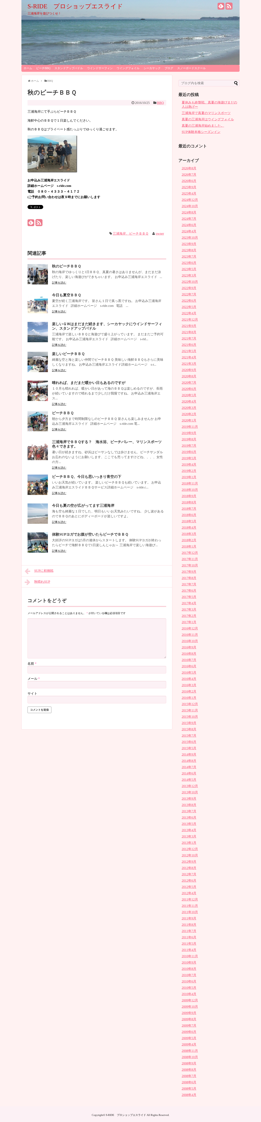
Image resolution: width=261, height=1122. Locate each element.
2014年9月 (189, 754)
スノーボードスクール (191, 68)
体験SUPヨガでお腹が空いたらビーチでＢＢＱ (90, 534)
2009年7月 (189, 1025)
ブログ (169, 68)
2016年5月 (189, 672)
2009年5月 (189, 1038)
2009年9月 (189, 1013)
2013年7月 (189, 811)
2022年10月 (190, 281)
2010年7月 (189, 975)
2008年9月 (189, 1063)
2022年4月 (189, 313)
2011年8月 (189, 924)
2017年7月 (189, 584)
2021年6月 (189, 344)
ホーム (28, 68)
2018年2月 (189, 540)
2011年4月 (189, 950)
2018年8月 (189, 502)
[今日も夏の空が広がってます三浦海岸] (38, 522)
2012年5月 (189, 887)
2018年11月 (190, 483)
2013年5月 (189, 824)
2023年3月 (189, 275)
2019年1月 (189, 477)
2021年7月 (189, 338)
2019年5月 (189, 458)
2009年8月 (189, 1019)
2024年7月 (189, 218)
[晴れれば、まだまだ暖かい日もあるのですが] (38, 400)
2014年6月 (189, 773)
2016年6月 (189, 666)
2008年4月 (189, 1095)
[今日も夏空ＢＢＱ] (38, 312)
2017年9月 (189, 571)
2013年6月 (189, 817)
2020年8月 (189, 376)
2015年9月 (189, 723)
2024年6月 (189, 225)
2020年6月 (189, 389)
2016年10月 (190, 641)
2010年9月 (189, 962)
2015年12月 (190, 704)
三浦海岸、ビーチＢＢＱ (130, 233)
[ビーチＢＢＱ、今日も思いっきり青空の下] (38, 494)
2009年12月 (190, 1000)
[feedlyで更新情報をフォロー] (221, 7)
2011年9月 (189, 918)
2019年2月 (189, 471)
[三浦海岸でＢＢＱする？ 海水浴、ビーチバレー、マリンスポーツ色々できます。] (38, 459)
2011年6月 (189, 937)
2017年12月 (190, 552)
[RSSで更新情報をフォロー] (229, 7)
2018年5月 (189, 521)
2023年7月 (189, 256)
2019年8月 (189, 439)
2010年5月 (189, 987)
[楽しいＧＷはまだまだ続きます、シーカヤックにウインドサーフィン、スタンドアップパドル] (38, 341)
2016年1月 (189, 697)
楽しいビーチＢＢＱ (68, 354)
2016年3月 (189, 685)
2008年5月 (189, 1088)
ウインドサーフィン (100, 68)
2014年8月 (189, 761)
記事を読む (59, 282)
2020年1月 (189, 420)
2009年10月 (190, 1006)
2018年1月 (189, 546)
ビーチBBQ (43, 68)
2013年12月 (190, 786)
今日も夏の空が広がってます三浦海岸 (83, 505)
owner (160, 233)
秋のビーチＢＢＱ (66, 266)
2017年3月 (189, 609)
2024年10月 (190, 206)
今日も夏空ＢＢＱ (66, 295)
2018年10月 (190, 489)
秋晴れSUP (42, 581)
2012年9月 (189, 861)
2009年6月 (189, 1032)
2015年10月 (190, 716)
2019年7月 (189, 445)
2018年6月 (189, 515)
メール (34, 678)
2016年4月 (189, 679)
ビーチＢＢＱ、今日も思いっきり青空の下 (86, 477)
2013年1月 (189, 842)
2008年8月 (189, 1069)
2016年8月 (189, 653)
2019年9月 (189, 433)
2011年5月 (189, 943)
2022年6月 (189, 300)
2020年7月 (189, 382)
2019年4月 (189, 464)
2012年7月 (189, 874)
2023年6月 (189, 263)
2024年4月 (189, 231)
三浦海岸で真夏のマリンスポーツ (206, 113)
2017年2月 (189, 616)
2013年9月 (189, 798)
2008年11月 (190, 1050)
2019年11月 (190, 426)
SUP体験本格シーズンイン (201, 132)
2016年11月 (190, 634)
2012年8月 (189, 868)
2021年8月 (189, 332)
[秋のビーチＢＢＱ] (38, 283)
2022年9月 (189, 288)
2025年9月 (189, 187)
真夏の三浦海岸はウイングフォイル (208, 119)
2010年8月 (189, 969)
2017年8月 (189, 578)
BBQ (160, 103)
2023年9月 (189, 244)
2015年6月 (189, 742)
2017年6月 (189, 590)
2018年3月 (189, 534)
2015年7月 (189, 735)
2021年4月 (189, 357)
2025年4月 (189, 193)
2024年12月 (190, 200)
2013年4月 (189, 830)
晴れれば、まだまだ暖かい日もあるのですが (88, 383)
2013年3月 (189, 836)
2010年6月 (189, 981)
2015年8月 (189, 729)
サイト (32, 693)
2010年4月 (189, 994)
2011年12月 (190, 899)
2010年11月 (190, 956)
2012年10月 (190, 855)
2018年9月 (189, 496)
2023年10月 (190, 237)
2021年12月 (190, 319)
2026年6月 (189, 181)
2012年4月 (189, 893)
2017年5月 (189, 597)
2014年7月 (189, 767)
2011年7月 (189, 931)
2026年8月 (189, 168)
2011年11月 (190, 905)
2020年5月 (189, 395)
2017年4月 (189, 603)
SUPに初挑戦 (43, 570)
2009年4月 (189, 1044)
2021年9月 (189, 326)
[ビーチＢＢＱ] (38, 430)
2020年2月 (189, 414)
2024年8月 (189, 212)
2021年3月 (189, 363)
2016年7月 (189, 660)
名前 (32, 663)
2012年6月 (189, 880)
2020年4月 (189, 401)
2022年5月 (189, 307)
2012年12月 (190, 849)
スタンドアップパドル (68, 68)
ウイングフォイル (128, 68)
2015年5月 (189, 748)
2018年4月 (189, 527)
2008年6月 (189, 1082)
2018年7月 (189, 508)
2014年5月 (189, 779)
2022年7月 (189, 294)
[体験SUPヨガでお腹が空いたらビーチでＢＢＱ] (38, 551)
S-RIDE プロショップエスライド (75, 6)
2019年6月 (189, 452)
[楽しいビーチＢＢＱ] (38, 371)
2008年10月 (190, 1057)
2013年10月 (190, 792)
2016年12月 (190, 628)
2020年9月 (189, 370)
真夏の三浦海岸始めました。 (203, 125)
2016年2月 (189, 691)
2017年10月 (190, 565)
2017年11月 (190, 559)
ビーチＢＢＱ (63, 413)
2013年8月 (189, 805)
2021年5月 (189, 351)
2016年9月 (189, 647)
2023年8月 (189, 250)
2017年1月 (189, 622)
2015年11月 (190, 710)
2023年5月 (189, 269)
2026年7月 (189, 174)
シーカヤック (152, 68)
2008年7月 (189, 1076)
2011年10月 (190, 912)
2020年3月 (189, 408)
